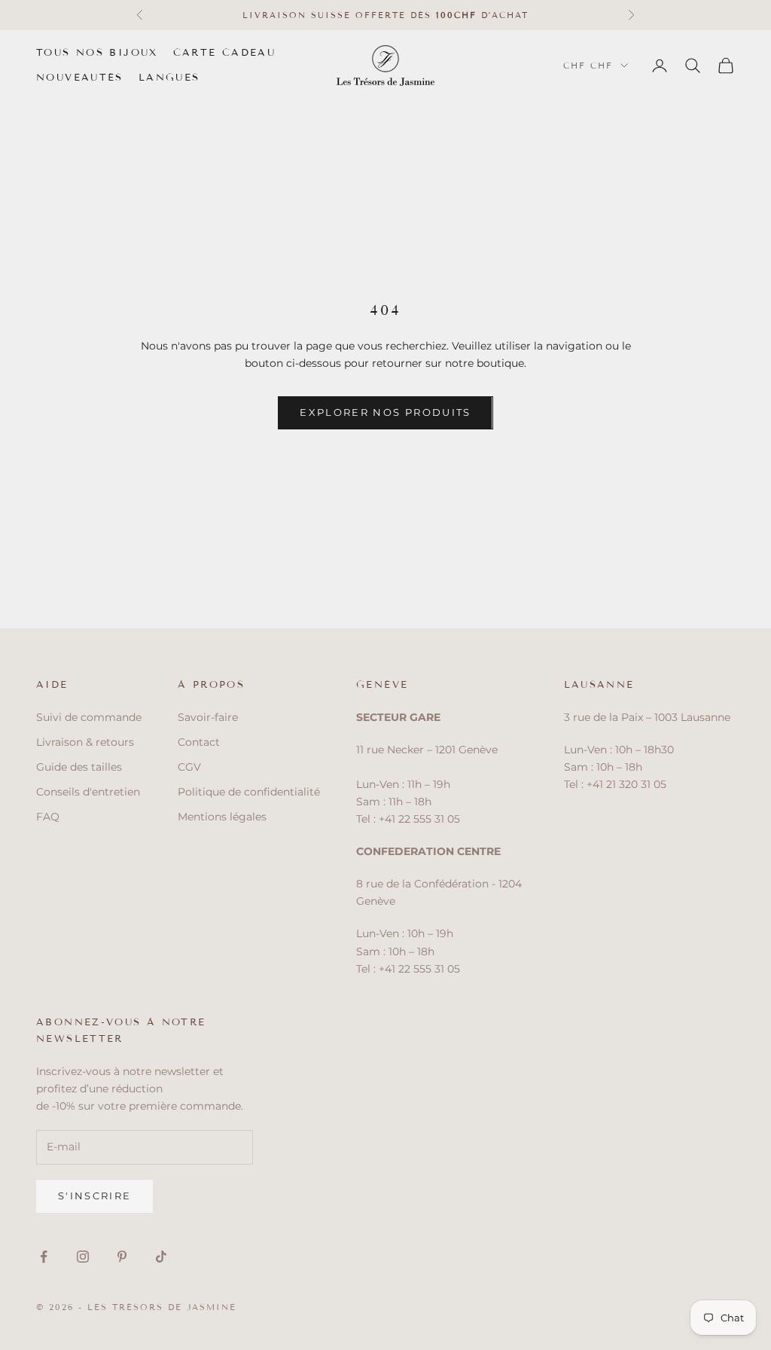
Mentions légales (222, 816)
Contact (199, 742)
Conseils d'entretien (88, 792)
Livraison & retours (85, 742)
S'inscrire (94, 1196)
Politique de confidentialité (249, 792)
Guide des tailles (79, 767)
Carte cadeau (224, 53)
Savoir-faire (208, 717)
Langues (169, 78)
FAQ (47, 816)
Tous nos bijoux (97, 53)
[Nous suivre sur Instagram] (82, 1256)
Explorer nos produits (385, 412)
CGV (189, 767)
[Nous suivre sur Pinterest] (122, 1256)
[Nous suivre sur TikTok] (161, 1256)
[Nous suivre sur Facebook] (43, 1256)
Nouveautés (79, 78)
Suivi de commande (89, 717)
